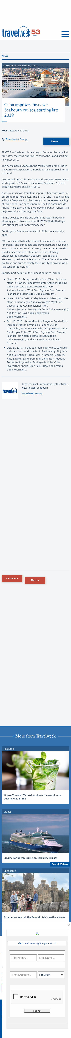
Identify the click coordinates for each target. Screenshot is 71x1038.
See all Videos (60, 864)
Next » (35, 580)
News (5, 56)
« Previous (12, 578)
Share (54, 141)
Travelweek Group (16, 139)
